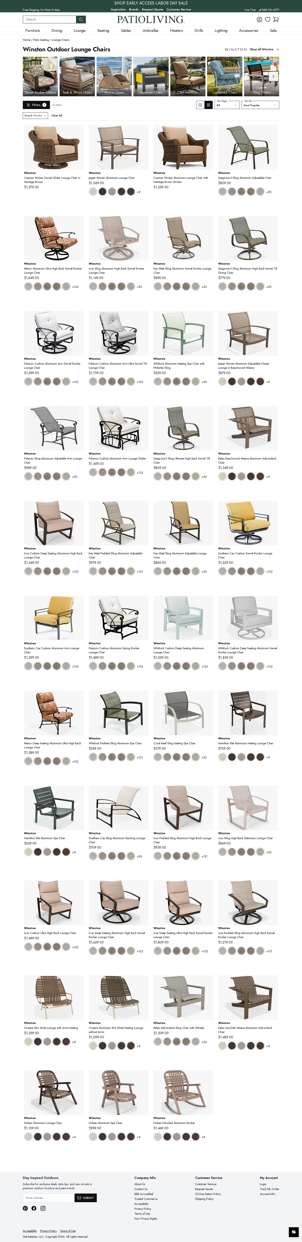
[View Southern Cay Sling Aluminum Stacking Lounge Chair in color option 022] (121, 856)
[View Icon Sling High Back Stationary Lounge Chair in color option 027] (260, 852)
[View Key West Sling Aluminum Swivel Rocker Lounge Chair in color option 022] (186, 286)
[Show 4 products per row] (208, 105)
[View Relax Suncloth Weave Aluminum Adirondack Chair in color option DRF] (241, 1045)
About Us (139, 1184)
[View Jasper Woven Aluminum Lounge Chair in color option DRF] (112, 191)
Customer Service (178, 9)
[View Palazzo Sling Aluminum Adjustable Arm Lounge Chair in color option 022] (56, 476)
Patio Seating (41, 40)
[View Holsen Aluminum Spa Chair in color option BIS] (93, 1136)
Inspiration (118, 9)
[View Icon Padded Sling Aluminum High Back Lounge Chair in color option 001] (157, 856)
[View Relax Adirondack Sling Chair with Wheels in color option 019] (176, 1041)
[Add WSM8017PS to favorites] (144, 507)
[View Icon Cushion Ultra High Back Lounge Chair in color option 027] (66, 946)
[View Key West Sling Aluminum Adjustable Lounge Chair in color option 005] (167, 571)
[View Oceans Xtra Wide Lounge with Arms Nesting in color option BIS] (28, 1041)
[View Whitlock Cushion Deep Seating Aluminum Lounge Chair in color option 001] (157, 666)
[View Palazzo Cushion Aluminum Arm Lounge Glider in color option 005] (102, 472)
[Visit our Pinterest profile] (25, 1208)
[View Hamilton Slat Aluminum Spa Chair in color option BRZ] (37, 852)
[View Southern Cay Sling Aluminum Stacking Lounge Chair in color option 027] (131, 856)
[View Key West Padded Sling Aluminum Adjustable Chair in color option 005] (102, 571)
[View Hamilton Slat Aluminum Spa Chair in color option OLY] (66, 852)
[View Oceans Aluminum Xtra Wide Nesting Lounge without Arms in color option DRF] (112, 1045)
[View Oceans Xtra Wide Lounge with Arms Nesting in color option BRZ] (37, 1041)
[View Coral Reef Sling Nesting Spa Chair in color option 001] (157, 757)
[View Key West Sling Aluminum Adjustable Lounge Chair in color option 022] (186, 571)
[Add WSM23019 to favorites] (144, 602)
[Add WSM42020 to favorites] (79, 222)
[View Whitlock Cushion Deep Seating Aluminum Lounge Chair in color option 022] (186, 666)
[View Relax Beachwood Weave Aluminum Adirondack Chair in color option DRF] (241, 476)
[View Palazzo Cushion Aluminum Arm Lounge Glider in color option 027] (131, 472)
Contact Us (140, 1189)
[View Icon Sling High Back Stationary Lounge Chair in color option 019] (241, 852)
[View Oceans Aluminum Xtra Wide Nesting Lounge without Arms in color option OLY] (131, 1045)
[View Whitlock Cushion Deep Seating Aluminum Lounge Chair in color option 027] (195, 666)
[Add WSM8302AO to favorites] (79, 982)
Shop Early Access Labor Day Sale (151, 3)
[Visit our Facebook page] (34, 1208)
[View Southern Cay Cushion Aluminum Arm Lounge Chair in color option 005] (37, 666)
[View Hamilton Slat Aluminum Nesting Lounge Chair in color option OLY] (260, 757)
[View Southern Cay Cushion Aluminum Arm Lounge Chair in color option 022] (56, 666)
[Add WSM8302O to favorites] (144, 982)
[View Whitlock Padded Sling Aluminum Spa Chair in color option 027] (131, 757)
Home (26, 40)
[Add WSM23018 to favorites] (79, 317)
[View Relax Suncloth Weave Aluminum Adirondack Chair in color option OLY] (260, 1045)
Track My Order (269, 1189)
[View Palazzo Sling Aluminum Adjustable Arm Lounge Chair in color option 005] (37, 476)
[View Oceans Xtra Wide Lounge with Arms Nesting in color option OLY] (66, 1041)
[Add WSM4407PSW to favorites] (144, 697)
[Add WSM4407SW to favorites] (208, 317)
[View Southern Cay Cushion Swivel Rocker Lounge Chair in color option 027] (260, 571)
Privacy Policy (142, 1209)
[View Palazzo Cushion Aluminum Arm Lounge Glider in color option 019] (112, 472)
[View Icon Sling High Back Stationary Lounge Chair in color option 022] (251, 852)
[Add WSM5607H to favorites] (79, 792)
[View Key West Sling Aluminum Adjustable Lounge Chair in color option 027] (195, 571)
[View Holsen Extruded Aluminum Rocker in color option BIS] (157, 1136)
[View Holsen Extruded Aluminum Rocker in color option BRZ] (167, 1136)
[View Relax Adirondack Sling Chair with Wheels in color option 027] (195, 1041)
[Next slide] (273, 76)
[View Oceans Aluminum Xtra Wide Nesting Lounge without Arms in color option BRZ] (102, 1045)
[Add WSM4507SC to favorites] (208, 697)
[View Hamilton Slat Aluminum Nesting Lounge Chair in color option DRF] (241, 757)
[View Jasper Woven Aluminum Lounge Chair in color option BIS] (93, 191)
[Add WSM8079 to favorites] (208, 222)
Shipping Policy (204, 1199)
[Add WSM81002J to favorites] (144, 132)
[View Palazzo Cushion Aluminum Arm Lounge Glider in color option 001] (93, 472)
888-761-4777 (270, 10)
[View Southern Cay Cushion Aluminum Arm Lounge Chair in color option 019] (47, 666)
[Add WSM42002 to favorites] (79, 697)
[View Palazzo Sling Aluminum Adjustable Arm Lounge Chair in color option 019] (47, 476)
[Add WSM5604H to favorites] (273, 697)
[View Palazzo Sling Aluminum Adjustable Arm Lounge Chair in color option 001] (28, 476)
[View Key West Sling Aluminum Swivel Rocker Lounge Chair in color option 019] (176, 286)
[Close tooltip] (295, 1219)
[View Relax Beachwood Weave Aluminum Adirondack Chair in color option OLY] (260, 476)
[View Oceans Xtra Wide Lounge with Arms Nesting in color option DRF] (47, 1041)
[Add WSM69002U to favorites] (79, 887)
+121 (140, 572)
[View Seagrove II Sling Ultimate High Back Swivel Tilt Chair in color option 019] (176, 476)
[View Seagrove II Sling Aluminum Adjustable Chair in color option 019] (241, 191)
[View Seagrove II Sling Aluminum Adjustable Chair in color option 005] (232, 191)
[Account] (259, 19)
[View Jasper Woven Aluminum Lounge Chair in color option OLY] (131, 191)
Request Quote (152, 9)
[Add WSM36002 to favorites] (79, 602)
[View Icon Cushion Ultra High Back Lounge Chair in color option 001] (28, 946)
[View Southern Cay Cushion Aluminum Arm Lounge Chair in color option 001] (28, 666)
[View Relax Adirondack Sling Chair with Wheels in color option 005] (167, 1041)
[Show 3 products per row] (200, 105)
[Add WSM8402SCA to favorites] (273, 982)
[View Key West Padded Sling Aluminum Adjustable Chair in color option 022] (121, 571)
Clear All (56, 115)
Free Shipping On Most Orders (41, 10)
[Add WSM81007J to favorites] (273, 317)
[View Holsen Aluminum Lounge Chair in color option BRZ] (37, 1136)
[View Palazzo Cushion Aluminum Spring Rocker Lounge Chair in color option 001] (93, 666)
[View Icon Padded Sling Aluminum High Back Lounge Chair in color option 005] (167, 856)
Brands (134, 9)
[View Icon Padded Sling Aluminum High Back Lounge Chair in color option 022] (186, 856)
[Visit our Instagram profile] (43, 1208)
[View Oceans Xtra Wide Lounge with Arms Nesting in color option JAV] (56, 1041)
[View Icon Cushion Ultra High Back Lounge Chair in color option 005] (37, 946)
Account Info (267, 1194)
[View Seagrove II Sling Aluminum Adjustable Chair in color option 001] (222, 191)
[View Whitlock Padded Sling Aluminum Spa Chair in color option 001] (93, 757)
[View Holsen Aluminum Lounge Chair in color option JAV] (56, 1136)
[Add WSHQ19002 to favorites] (208, 132)
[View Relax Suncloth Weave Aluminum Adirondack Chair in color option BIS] (222, 1045)
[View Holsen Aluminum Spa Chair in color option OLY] (131, 1136)
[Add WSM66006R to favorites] (144, 792)
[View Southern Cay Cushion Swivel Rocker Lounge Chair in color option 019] (241, 571)
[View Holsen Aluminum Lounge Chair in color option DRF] (47, 1136)
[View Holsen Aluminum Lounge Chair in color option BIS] (28, 1136)
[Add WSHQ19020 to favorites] (79, 132)
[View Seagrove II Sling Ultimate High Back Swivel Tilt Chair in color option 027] (195, 476)
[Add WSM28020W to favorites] (273, 602)
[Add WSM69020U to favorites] (208, 887)
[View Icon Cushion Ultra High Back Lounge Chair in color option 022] (56, 946)
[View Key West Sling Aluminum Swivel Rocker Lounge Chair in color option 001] (157, 286)
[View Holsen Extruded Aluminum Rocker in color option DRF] (176, 1136)
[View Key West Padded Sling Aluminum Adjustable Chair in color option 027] (131, 571)
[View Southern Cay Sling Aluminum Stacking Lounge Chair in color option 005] (102, 856)
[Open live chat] (294, 1232)
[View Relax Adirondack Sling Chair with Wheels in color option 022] (186, 1041)
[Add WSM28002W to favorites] (208, 602)
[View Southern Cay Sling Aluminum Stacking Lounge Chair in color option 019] (112, 856)
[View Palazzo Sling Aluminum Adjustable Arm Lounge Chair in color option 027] (66, 476)
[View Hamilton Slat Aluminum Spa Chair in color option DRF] (47, 852)
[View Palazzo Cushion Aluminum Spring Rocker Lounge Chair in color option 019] (112, 666)
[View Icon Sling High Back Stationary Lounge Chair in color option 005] (232, 852)
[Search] (81, 19)
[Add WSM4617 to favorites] (79, 412)
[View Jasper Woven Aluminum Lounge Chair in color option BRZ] (102, 191)
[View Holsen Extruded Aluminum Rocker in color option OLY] (195, 1136)
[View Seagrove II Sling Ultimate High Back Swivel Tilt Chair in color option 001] (157, 476)
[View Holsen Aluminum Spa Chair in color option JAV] (121, 1136)
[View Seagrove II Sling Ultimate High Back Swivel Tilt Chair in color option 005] (167, 476)
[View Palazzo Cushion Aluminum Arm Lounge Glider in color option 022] (121, 472)
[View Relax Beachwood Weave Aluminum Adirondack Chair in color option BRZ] (232, 476)
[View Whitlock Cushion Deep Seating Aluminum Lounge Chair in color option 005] (167, 666)
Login (263, 1184)
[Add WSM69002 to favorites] (79, 507)
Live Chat (250, 10)
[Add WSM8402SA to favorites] (208, 982)
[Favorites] (267, 19)
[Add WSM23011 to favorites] (144, 412)
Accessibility (141, 1204)
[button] (276, 19)
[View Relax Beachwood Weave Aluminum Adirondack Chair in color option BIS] (222, 476)
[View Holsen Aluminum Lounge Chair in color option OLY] (66, 1136)
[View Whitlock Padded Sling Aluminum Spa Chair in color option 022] (121, 757)
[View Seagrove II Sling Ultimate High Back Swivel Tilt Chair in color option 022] (186, 476)
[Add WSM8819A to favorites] (208, 1076)
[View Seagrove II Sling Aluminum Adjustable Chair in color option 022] (251, 191)
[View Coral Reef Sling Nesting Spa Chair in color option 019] (176, 757)
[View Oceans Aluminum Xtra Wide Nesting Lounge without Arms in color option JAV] (121, 1045)
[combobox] (49, 19)
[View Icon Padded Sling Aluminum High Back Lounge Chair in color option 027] (195, 856)
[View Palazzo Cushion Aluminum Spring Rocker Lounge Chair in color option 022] (121, 666)
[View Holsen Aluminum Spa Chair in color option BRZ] (102, 1136)
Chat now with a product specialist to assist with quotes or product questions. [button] (264, 1221)
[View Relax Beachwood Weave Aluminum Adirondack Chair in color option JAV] (251, 476)
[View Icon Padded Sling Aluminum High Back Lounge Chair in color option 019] (176, 856)
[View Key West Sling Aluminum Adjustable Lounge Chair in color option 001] (157, 571)
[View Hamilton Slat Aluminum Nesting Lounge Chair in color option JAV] (251, 757)
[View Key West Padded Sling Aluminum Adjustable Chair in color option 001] (93, 571)
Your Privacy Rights (145, 1219)
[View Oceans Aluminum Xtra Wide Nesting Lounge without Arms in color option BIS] (93, 1045)
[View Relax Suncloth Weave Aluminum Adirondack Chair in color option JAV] (251, 1045)
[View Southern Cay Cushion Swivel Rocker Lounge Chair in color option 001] (222, 571)
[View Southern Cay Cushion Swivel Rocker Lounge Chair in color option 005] (232, 571)
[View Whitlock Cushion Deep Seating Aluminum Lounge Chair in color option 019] (176, 666)
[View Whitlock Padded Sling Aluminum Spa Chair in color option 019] (112, 757)
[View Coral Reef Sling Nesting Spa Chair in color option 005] (167, 757)
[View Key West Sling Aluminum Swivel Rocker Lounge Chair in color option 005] (167, 286)
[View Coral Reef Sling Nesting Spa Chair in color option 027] (195, 757)
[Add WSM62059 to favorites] (208, 412)
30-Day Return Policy (208, 1194)
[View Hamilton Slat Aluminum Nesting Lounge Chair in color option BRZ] (232, 757)
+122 (75, 287)
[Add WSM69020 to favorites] (144, 887)
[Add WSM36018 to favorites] (273, 507)
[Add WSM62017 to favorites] (273, 132)
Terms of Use (142, 1214)
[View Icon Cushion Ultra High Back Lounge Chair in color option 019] (47, 946)
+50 (269, 192)
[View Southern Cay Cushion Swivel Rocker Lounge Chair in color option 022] (251, 571)
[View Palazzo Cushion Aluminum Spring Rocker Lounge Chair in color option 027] (131, 666)
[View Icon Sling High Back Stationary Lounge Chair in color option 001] (222, 852)
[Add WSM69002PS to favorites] (208, 792)
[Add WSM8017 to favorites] (208, 507)
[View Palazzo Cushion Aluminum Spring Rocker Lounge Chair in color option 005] (102, 666)
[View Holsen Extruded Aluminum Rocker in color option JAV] (186, 1136)
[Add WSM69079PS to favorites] (273, 887)
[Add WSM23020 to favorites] (144, 317)
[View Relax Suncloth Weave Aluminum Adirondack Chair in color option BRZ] (232, 1045)
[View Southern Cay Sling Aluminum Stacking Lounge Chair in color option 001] (93, 856)
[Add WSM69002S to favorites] (273, 792)
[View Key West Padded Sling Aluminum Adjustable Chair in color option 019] (112, 571)
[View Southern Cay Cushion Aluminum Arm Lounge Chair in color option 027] (66, 666)
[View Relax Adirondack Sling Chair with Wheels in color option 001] (157, 1041)
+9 (139, 192)
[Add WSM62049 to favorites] (273, 222)
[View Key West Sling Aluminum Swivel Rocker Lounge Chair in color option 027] (195, 286)
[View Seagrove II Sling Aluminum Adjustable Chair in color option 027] (260, 191)
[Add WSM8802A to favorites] (79, 1076)
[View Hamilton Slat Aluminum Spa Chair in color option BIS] (28, 852)
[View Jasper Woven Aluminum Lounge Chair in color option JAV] (121, 191)
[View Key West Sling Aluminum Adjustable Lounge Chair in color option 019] (176, 571)
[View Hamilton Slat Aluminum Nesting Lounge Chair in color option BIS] (222, 757)
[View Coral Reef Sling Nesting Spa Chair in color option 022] (186, 757)
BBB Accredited (143, 1194)
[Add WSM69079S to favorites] (144, 222)
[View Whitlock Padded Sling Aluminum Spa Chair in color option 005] (102, 757)
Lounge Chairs (60, 40)
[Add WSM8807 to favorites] (144, 1076)
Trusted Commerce (145, 1199)
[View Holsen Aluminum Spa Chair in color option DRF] (112, 1136)
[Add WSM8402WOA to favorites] (273, 412)
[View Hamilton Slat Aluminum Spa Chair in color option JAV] (56, 852)
